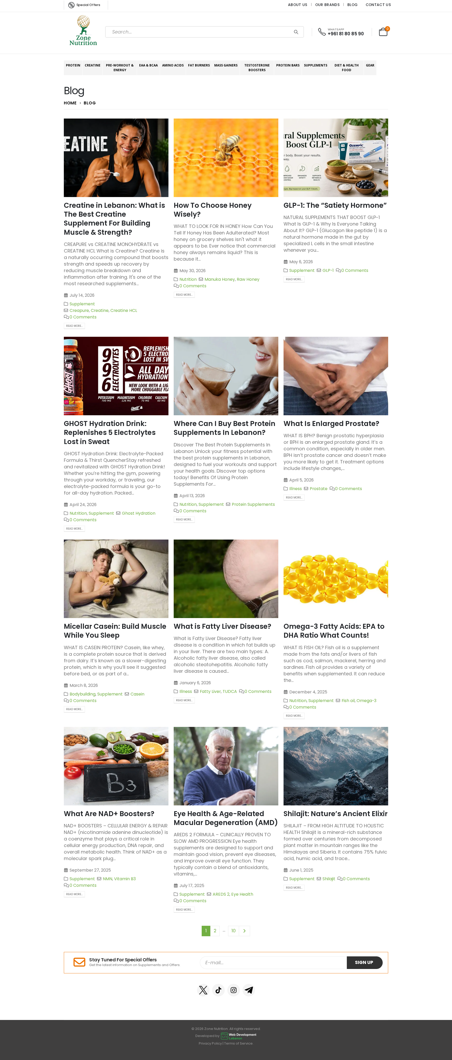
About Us (297, 4)
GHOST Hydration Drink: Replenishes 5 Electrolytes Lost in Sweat (110, 432)
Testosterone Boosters (257, 67)
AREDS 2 (221, 894)
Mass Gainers (226, 65)
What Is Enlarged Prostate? (331, 423)
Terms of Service (238, 1043)
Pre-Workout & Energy (120, 67)
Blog (352, 4)
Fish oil (348, 701)
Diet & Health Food (347, 67)
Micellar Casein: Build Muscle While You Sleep (115, 630)
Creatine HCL (123, 310)
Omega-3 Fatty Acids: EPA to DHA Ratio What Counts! (334, 630)
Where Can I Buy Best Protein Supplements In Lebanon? (224, 428)
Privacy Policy (210, 1043)
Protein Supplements (253, 504)
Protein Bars (288, 65)
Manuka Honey (220, 279)
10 (233, 931)
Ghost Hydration (138, 513)
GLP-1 (328, 270)
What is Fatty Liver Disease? (222, 626)
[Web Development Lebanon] (238, 1035)
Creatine (92, 65)
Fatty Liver (210, 691)
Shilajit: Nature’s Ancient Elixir (336, 813)
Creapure (79, 310)
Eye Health (242, 894)
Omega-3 (366, 701)
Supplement (82, 304)
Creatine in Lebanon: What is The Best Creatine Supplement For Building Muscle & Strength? (114, 218)
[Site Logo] (83, 32)
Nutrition (188, 279)
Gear (370, 65)
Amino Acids (173, 65)
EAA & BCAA (148, 65)
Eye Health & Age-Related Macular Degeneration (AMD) (226, 818)
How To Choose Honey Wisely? (213, 209)
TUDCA (230, 691)
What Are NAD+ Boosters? (109, 813)
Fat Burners (199, 65)
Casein (137, 694)
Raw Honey (248, 279)
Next (244, 931)
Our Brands (327, 4)
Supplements (315, 65)
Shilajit (329, 879)
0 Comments (83, 317)
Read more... (74, 326)
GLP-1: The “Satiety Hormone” (335, 205)
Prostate (318, 489)
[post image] (116, 158)
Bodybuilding (82, 694)
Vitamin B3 (125, 879)
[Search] (296, 32)
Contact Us (378, 4)
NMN (107, 879)
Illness (295, 489)
